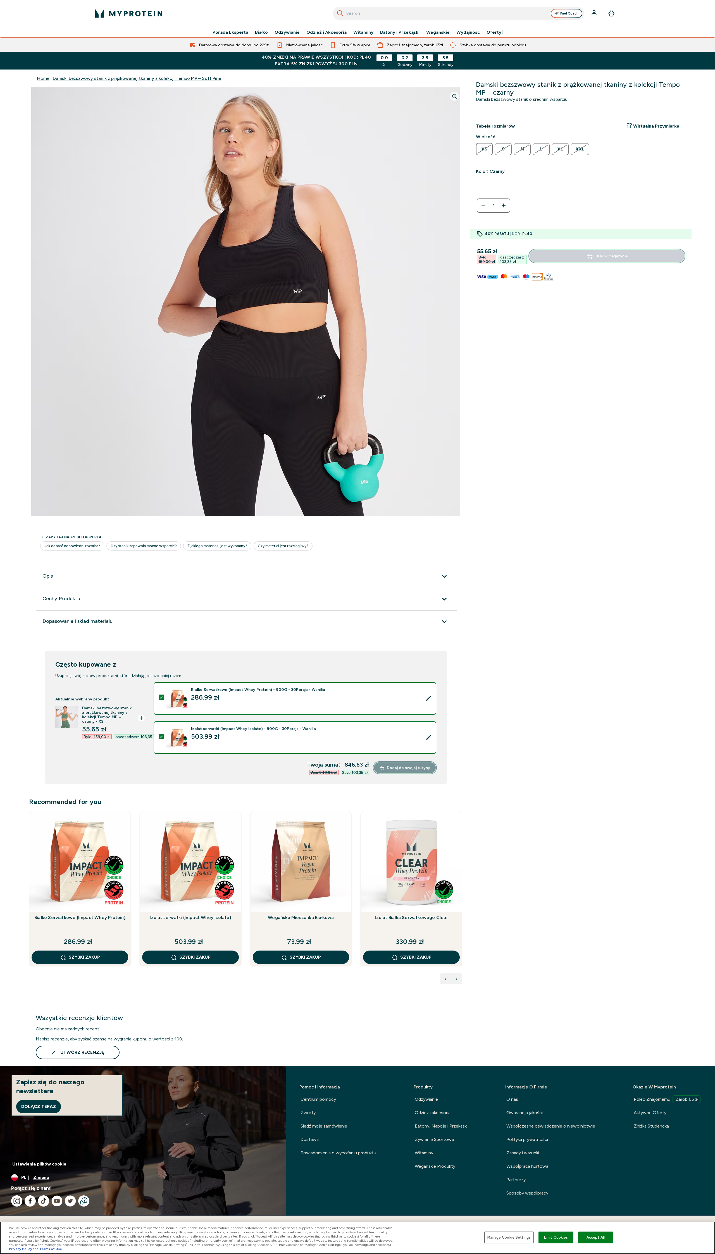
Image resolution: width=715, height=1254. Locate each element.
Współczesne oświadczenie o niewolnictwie (550, 1126)
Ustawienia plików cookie (39, 1164)
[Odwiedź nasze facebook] (30, 1201)
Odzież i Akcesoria (326, 32)
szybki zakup (84, 957)
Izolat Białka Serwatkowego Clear (411, 917)
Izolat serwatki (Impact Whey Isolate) (190, 917)
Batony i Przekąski (400, 32)
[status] (493, 205)
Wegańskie (438, 32)
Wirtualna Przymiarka (656, 126)
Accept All (596, 1237)
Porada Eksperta (230, 32)
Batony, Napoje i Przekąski (441, 1126)
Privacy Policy (20, 1249)
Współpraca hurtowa (527, 1166)
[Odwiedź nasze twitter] (70, 1201)
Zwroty (308, 1112)
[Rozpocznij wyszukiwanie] (340, 13)
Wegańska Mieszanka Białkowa (301, 917)
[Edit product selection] (428, 698)
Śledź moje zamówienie (324, 1126)
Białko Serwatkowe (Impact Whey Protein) (79, 917)
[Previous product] (445, 978)
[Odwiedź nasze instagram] (16, 1201)
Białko (261, 32)
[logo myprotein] (128, 13)
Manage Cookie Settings (509, 1237)
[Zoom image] (454, 96)
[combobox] (458, 13)
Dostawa (310, 1139)
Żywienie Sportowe (434, 1139)
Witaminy (363, 32)
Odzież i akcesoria (433, 1112)
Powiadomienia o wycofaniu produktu (338, 1152)
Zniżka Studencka (651, 1126)
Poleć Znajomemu (666, 1099)
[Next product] (456, 978)
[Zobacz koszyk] (611, 13)
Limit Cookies (556, 1237)
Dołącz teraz (38, 1106)
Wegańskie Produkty (435, 1166)
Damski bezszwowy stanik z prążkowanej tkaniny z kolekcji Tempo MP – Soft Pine (137, 78)
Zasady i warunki (522, 1152)
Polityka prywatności (527, 1139)
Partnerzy (516, 1179)
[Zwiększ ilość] (503, 205)
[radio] (484, 149)
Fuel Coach (569, 13)
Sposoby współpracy (527, 1193)
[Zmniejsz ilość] (483, 205)
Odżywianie (287, 32)
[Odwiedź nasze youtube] (57, 1201)
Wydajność (468, 32)
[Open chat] (83, 1201)
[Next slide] (461, 901)
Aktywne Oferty (650, 1112)
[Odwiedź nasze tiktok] (43, 1201)
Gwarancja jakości (524, 1112)
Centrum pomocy (318, 1099)
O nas (512, 1099)
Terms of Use (50, 1249)
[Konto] (594, 13)
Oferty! (495, 32)
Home (43, 78)
